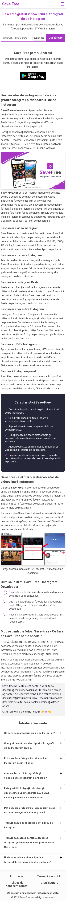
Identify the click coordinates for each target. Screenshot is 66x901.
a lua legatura (49, 882)
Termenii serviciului (49, 876)
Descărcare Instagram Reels (19, 282)
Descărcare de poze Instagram (21, 255)
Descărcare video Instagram (19, 228)
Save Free (10, 4)
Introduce (16, 876)
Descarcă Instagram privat (18, 371)
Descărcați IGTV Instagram (19, 344)
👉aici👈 (46, 711)
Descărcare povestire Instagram (22, 309)
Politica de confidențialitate (16, 884)
